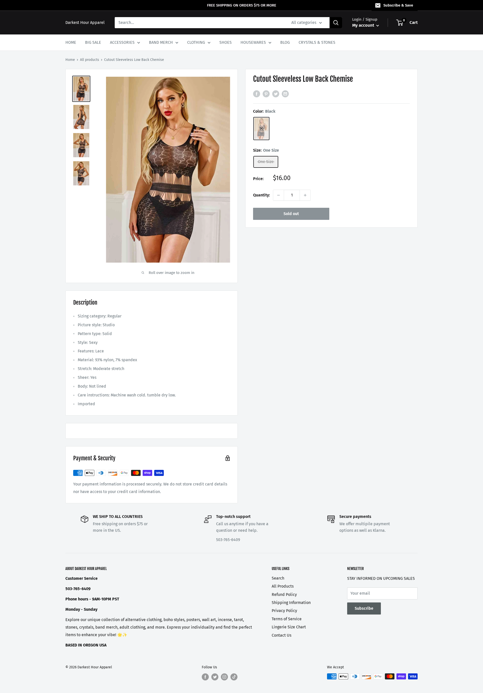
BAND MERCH (161, 42)
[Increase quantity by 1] (305, 195)
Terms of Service (287, 619)
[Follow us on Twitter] (214, 676)
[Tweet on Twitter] (275, 93)
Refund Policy (284, 594)
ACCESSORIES (122, 42)
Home (70, 60)
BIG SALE (93, 42)
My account (363, 25)
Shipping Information (291, 602)
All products (89, 60)
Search (278, 578)
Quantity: (261, 195)
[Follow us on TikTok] (233, 676)
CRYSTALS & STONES (317, 42)
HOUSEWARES (253, 42)
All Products (283, 586)
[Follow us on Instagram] (224, 676)
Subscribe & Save (398, 5)
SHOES (225, 42)
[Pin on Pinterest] (266, 93)
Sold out (291, 213)
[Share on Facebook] (256, 93)
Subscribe (364, 608)
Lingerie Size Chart (289, 627)
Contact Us (281, 635)
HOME (70, 42)
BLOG (285, 42)
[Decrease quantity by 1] (278, 195)
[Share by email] (285, 93)
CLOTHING (196, 42)
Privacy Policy (284, 610)
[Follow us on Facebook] (205, 676)
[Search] (336, 22)
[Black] (261, 128)
